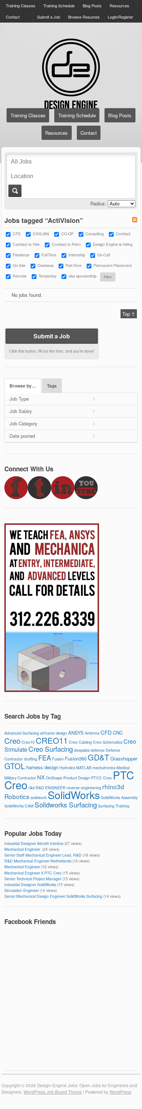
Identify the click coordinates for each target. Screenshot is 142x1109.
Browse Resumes (84, 17)
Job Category (23, 423)
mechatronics (103, 767)
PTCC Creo (101, 777)
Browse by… (22, 386)
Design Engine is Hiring (113, 244)
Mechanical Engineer (22, 849)
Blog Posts (92, 5)
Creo (12, 740)
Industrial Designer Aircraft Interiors (33, 843)
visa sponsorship (82, 276)
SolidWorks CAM (18, 806)
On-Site (19, 265)
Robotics (16, 796)
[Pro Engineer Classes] (51, 690)
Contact (13, 17)
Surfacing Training (113, 806)
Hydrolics (67, 767)
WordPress (120, 1092)
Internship (76, 254)
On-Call (103, 254)
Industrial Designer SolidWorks (30, 884)
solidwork (39, 797)
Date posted (22, 435)
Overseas (46, 265)
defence (97, 750)
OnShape (54, 777)
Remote (20, 276)
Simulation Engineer (21, 890)
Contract (123, 233)
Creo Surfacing (50, 749)
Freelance (21, 254)
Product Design (76, 777)
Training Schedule (59, 5)
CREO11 (52, 740)
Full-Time (49, 254)
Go (14, 191)
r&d (31, 787)
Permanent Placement (113, 265)
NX (41, 777)
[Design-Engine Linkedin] (62, 497)
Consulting (95, 233)
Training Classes (20, 5)
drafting (30, 759)
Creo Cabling (80, 742)
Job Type (19, 398)
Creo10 (28, 742)
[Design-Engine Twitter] (39, 497)
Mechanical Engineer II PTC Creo (33, 873)
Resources (119, 5)
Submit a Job (48, 17)
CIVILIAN (41, 233)
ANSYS (76, 732)
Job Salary (20, 411)
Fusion (58, 759)
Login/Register (120, 17)
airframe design (53, 733)
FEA (44, 757)
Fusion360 (76, 758)
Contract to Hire (26, 244)
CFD (17, 233)
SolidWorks (74, 794)
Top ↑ (128, 313)
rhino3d (113, 786)
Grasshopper (123, 758)
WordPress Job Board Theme (53, 1092)
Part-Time (74, 265)
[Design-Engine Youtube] (86, 497)
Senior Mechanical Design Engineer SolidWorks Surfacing (53, 896)
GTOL (14, 765)
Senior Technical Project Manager (32, 878)
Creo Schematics (107, 742)
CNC (118, 732)
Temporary (47, 276)
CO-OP (67, 233)
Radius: (98, 203)
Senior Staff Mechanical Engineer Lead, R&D (43, 855)
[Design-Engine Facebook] (16, 497)
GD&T (98, 757)
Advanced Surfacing (21, 733)
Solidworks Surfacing (66, 804)
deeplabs (82, 750)
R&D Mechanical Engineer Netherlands (37, 861)
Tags (52, 386)
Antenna (92, 733)
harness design (42, 767)
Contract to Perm (66, 244)
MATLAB (83, 767)
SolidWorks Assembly (119, 797)
